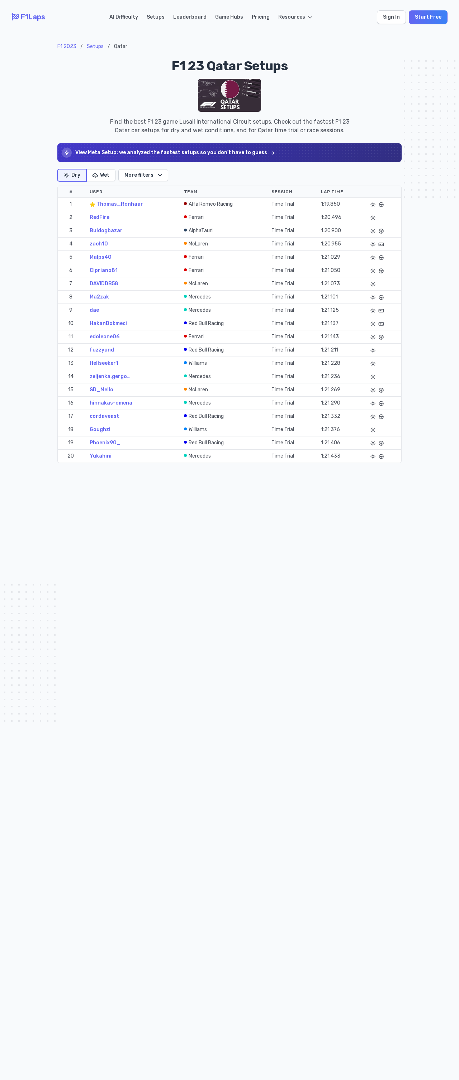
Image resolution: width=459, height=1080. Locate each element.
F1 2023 (66, 46)
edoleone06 (104, 337)
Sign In (391, 17)
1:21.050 (330, 270)
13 (71, 363)
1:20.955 (331, 244)
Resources (291, 17)
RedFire (99, 217)
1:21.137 (330, 323)
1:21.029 (330, 257)
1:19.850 (330, 204)
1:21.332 (330, 416)
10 (71, 323)
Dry (75, 175)
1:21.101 (329, 297)
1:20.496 (331, 217)
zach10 (99, 244)
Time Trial (282, 204)
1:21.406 (330, 443)
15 (71, 390)
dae (94, 310)
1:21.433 (330, 456)
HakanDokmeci (108, 323)
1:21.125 (330, 310)
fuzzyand (102, 350)
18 (71, 429)
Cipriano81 (104, 270)
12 (71, 350)
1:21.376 (330, 429)
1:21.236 (330, 376)
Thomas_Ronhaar (119, 204)
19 (71, 443)
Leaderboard (190, 17)
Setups (156, 17)
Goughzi (100, 429)
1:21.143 (330, 337)
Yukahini (101, 456)
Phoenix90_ (105, 443)
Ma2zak (99, 297)
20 (70, 456)
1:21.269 (330, 390)
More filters (138, 175)
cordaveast (104, 416)
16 (71, 403)
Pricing (261, 17)
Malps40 (101, 257)
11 (70, 337)
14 (71, 376)
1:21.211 (329, 350)
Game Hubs (229, 17)
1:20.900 (331, 231)
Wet (104, 175)
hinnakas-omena (111, 403)
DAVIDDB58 (104, 284)
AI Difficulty (123, 17)
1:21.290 (330, 403)
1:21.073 (330, 284)
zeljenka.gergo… (110, 376)
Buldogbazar (106, 231)
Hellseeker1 (104, 363)
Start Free (428, 17)
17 (70, 416)
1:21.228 (330, 363)
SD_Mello (101, 390)
